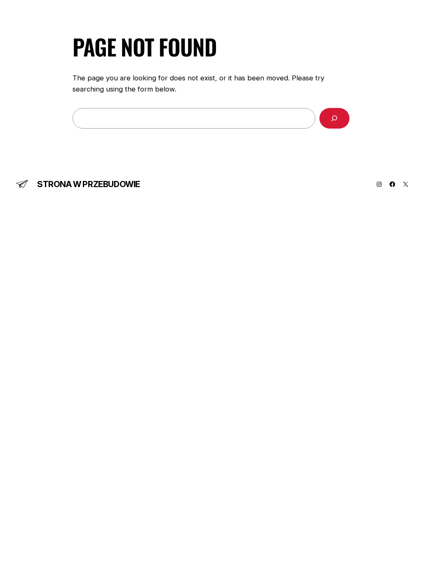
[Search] (334, 118)
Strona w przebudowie (88, 184)
